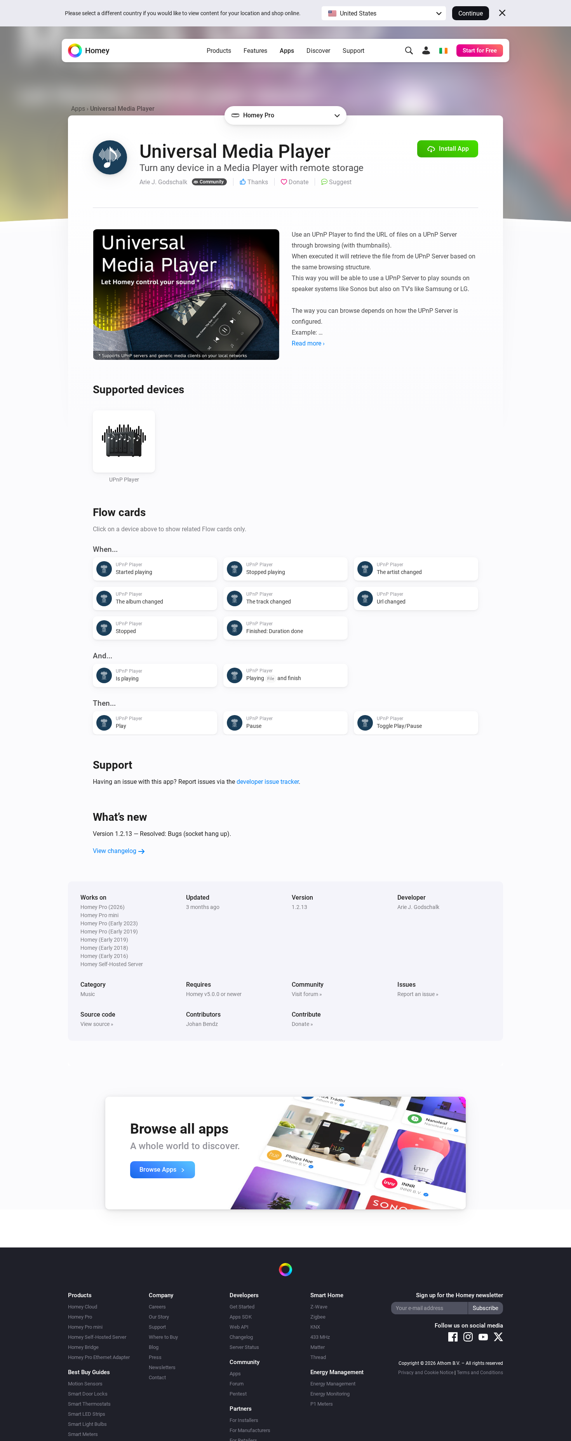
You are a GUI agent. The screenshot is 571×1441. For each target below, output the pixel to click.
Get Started (242, 1307)
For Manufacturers (250, 1430)
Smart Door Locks (88, 1394)
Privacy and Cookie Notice (425, 1372)
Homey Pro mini (85, 1327)
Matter (317, 1347)
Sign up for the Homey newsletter (459, 1295)
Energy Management (332, 1384)
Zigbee (318, 1317)
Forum (237, 1384)
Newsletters (162, 1367)
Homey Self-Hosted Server (97, 1337)
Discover (318, 50)
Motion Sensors (85, 1384)
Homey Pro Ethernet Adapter (99, 1357)
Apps (287, 50)
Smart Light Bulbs (87, 1424)
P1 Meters (321, 1404)
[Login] (426, 51)
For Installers (244, 1420)
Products (219, 50)
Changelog (241, 1337)
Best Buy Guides (89, 1372)
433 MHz (320, 1337)
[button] (384, 13)
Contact (157, 1377)
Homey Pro (80, 1317)
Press (155, 1357)
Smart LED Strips (86, 1414)
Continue (470, 13)
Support (353, 50)
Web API (239, 1327)
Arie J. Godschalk (418, 907)
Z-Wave (318, 1307)
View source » (96, 1024)
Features (255, 50)
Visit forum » (307, 994)
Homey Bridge (83, 1347)
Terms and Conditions (480, 1372)
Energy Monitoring (330, 1394)
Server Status (244, 1347)
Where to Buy (163, 1337)
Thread (318, 1357)
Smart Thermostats (89, 1404)
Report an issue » (418, 994)
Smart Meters (83, 1434)
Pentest (238, 1394)
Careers (157, 1307)
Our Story (159, 1317)
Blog (153, 1347)
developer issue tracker (268, 781)
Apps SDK (241, 1317)
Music (87, 994)
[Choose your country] (443, 51)
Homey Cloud (82, 1307)
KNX (315, 1327)
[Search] (409, 51)
